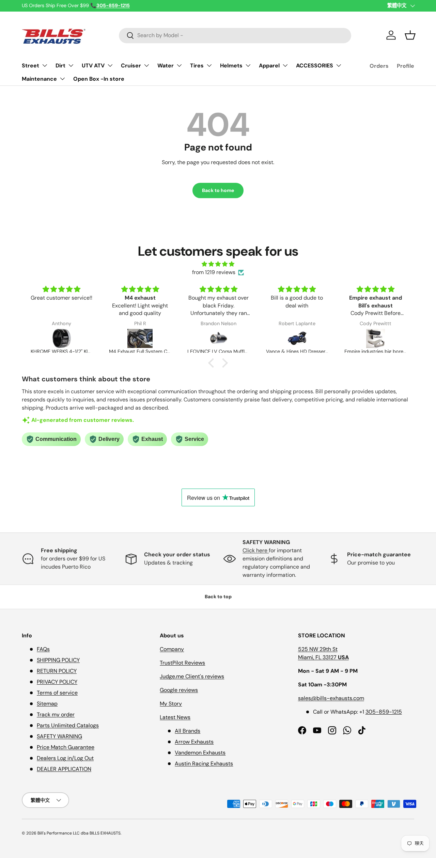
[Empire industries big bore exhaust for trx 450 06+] (375, 338)
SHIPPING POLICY (58, 660)
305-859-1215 (383, 711)
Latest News (175, 717)
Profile (405, 65)
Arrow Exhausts (194, 741)
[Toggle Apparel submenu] (285, 65)
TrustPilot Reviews (182, 662)
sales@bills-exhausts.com (331, 698)
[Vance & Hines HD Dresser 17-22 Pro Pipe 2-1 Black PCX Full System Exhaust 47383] (297, 338)
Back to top (218, 596)
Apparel (269, 65)
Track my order (56, 714)
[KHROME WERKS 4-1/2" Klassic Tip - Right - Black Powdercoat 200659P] (62, 338)
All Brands (187, 730)
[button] (410, 35)
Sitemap (47, 703)
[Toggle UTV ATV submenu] (110, 65)
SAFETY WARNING (59, 736)
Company (172, 649)
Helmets (231, 65)
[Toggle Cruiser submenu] (146, 65)
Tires (197, 65)
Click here (256, 550)
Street (30, 65)
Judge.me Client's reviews (192, 676)
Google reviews (179, 690)
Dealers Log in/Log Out (65, 758)
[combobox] (235, 35)
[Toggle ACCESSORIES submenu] (338, 65)
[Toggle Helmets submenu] (248, 65)
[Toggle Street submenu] (45, 65)
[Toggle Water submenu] (179, 65)
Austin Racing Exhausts (204, 763)
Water (165, 65)
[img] (218, 264)
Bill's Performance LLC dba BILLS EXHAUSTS (79, 833)
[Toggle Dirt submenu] (71, 65)
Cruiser (131, 65)
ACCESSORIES (314, 65)
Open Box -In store (98, 78)
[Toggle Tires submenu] (209, 65)
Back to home (218, 190)
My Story (171, 703)
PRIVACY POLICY (57, 681)
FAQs (43, 649)
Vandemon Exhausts (200, 752)
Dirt (60, 65)
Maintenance (39, 78)
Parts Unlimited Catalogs (68, 725)
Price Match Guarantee (65, 747)
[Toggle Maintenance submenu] (62, 79)
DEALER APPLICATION (64, 769)
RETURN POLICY (57, 670)
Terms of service (57, 692)
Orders (379, 65)
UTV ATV (93, 65)
